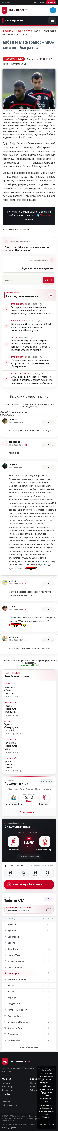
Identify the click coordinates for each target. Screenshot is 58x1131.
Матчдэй (8, 721)
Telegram (45, 215)
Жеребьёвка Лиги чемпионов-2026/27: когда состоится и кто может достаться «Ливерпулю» (32, 327)
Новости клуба (24, 30)
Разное (14, 337)
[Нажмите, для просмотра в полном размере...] (29, 107)
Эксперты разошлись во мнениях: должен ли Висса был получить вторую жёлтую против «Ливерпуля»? (31, 310)
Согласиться (46, 1125)
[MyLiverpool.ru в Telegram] (53, 10)
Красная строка (19, 304)
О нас (4, 1098)
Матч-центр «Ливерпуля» (32, 884)
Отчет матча (29, 812)
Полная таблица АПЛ (29, 1047)
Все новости (50, 295)
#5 (26, 445)
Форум (33, 1083)
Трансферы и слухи (11, 684)
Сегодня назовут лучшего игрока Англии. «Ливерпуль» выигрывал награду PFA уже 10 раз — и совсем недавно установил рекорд (30, 345)
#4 (26, 467)
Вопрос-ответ (18, 321)
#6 (26, 422)
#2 (26, 610)
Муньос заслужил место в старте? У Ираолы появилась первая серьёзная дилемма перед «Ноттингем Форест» (32, 380)
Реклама (6, 1102)
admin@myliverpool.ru (12, 1127)
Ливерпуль (7, 30)
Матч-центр (7, 1087)
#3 (26, 584)
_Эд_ (37, 59)
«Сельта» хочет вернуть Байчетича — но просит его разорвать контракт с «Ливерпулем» (31, 363)
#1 (26, 640)
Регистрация (39, 2)
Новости (6, 1083)
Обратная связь (9, 1105)
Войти (52, 2)
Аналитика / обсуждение (11, 702)
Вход (35, 665)
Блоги (32, 1087)
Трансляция (7, 1090)
